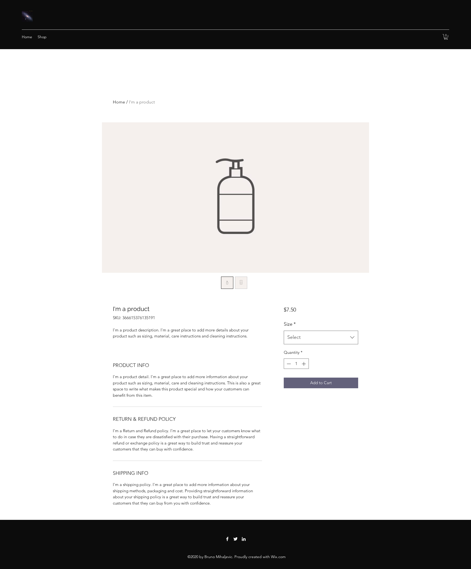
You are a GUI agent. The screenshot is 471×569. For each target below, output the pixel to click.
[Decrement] (288, 364)
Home (119, 102)
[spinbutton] (296, 364)
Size (290, 324)
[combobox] (321, 337)
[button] (446, 37)
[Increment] (304, 364)
